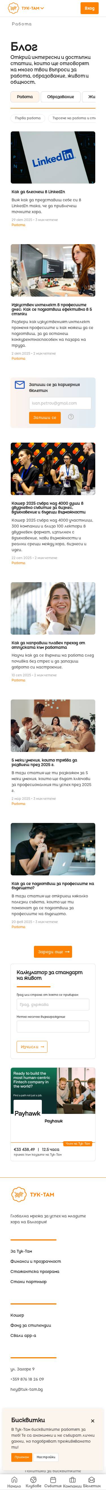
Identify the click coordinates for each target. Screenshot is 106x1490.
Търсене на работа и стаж (76, 118)
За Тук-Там (21, 1251)
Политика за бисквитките (53, 1471)
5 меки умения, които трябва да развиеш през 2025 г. (44, 762)
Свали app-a (23, 1335)
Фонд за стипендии (30, 1325)
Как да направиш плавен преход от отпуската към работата (48, 645)
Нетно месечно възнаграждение (41, 1017)
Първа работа (28, 118)
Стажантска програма (34, 1271)
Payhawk (54, 1121)
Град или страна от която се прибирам (47, 995)
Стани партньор (28, 1281)
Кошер (17, 1315)
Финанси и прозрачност (35, 1261)
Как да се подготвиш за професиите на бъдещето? (53, 886)
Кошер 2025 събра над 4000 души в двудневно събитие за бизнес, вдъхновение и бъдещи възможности (49, 508)
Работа (18, 225)
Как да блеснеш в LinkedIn (38, 191)
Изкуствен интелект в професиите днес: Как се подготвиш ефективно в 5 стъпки (52, 309)
